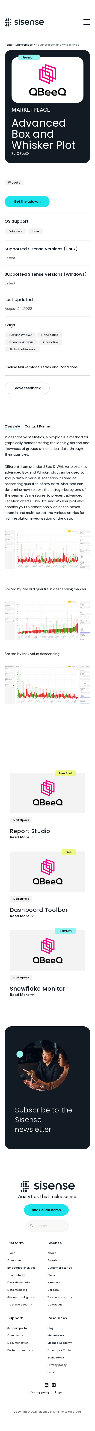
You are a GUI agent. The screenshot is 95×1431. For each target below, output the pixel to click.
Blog (50, 1328)
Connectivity (16, 1275)
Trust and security (19, 1304)
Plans (51, 1275)
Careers (53, 1290)
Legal (51, 1372)
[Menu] (86, 22)
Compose (14, 1260)
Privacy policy (57, 1365)
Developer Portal (59, 1350)
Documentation (18, 1343)
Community (15, 1335)
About (52, 1253)
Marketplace (24, 45)
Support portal (17, 1328)
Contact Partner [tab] (38, 426)
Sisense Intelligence (21, 1297)
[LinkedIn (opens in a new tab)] (46, 1385)
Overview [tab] (12, 426)
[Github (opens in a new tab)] (54, 1385)
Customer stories (60, 1268)
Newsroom (55, 1282)
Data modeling (17, 1290)
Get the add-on (27, 201)
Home (9, 45)
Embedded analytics (21, 1268)
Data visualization (19, 1282)
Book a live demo (46, 1210)
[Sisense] (24, 22)
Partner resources (20, 1350)
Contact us (55, 1304)
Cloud (11, 1253)
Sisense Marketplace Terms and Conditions (41, 367)
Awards (53, 1260)
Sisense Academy (60, 1343)
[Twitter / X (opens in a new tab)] (39, 1385)
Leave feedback (27, 388)
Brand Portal (56, 1357)
